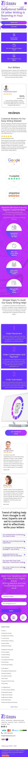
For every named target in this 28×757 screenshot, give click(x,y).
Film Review (5, 662)
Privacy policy (12, 753)
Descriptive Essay (7, 692)
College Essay (6, 687)
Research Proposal (7, 649)
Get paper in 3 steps (16, 433)
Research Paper (6, 646)
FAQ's (15, 722)
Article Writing (6, 654)
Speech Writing (6, 673)
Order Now (14, 22)
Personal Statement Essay (9, 702)
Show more (14, 707)
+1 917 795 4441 (8, 733)
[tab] (14, 535)
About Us (10, 722)
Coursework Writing (7, 659)
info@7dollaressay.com (8, 736)
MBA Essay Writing (7, 697)
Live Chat (14, 27)
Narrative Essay (6, 700)
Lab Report (5, 668)
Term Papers (5, 652)
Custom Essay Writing (8, 690)
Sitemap (3, 724)
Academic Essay (7, 676)
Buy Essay (5, 683)
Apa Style (5, 678)
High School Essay (7, 695)
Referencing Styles (18, 720)
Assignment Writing (7, 636)
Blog (8, 724)
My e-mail (5, 600)
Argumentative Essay (8, 681)
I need (4, 593)
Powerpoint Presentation (9, 671)
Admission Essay (7, 633)
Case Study (5, 638)
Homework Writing (7, 664)
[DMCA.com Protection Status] (23, 729)
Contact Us (21, 722)
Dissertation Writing (7, 641)
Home (4, 631)
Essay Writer (5, 643)
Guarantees (9, 720)
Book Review (5, 657)
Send (11, 611)
